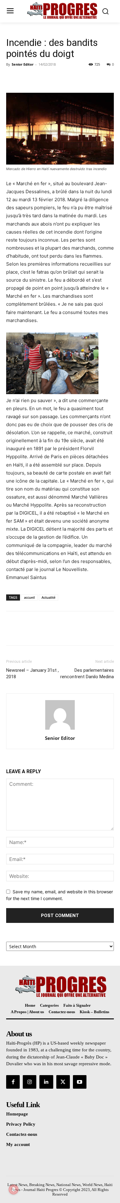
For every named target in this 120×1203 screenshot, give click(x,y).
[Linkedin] (46, 1082)
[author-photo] (60, 729)
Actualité (48, 597)
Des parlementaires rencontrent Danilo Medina (87, 673)
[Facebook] (12, 78)
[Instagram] (29, 1082)
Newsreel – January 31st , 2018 (32, 673)
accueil (29, 597)
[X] (26, 78)
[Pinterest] (40, 78)
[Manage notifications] (13, 1189)
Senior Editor (23, 64)
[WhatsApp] (55, 78)
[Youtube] (79, 1082)
